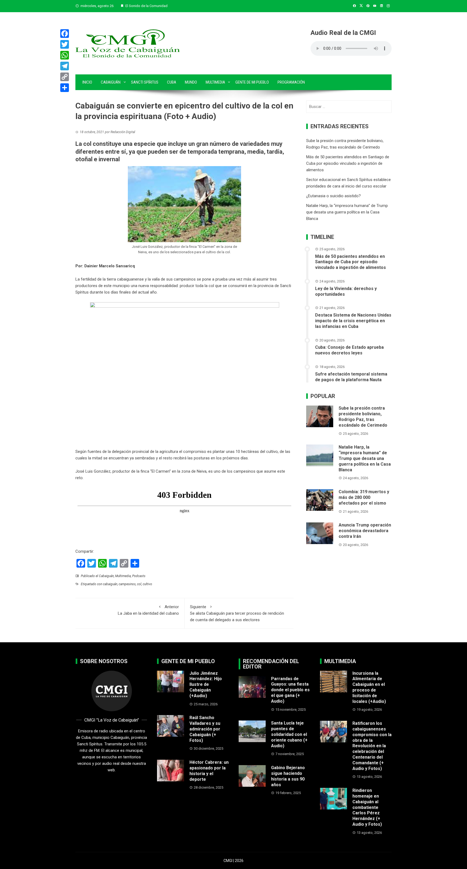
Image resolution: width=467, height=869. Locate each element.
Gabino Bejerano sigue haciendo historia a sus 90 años (288, 776)
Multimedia (215, 82)
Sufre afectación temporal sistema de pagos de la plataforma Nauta (351, 376)
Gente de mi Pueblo (252, 82)
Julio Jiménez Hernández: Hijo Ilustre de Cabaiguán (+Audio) (205, 684)
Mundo (191, 82)
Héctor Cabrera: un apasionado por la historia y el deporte (209, 771)
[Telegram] (64, 66)
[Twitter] (64, 44)
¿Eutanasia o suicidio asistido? (333, 195)
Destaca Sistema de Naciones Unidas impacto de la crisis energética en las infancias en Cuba (353, 320)
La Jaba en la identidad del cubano (148, 610)
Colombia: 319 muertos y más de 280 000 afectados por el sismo (364, 497)
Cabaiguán (111, 82)
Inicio (87, 82)
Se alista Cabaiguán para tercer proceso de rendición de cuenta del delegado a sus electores (237, 613)
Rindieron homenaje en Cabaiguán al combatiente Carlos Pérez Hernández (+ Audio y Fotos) (367, 807)
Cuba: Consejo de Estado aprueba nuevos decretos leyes (349, 350)
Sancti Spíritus (144, 82)
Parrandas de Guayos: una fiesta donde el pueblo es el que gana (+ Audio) (290, 690)
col (139, 584)
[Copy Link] (64, 76)
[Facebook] (64, 33)
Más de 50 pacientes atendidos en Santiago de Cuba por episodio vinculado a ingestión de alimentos (347, 163)
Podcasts (138, 576)
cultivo (147, 584)
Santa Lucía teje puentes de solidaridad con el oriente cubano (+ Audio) (289, 734)
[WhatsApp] (64, 55)
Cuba (171, 82)
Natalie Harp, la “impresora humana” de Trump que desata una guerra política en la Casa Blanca (347, 212)
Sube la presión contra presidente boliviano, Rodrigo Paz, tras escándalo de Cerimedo (363, 416)
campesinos (185, 279)
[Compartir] (64, 87)
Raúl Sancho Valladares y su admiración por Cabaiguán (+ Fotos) (204, 729)
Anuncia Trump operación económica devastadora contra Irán (365, 530)
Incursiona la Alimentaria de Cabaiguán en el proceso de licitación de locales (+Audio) (369, 687)
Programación (291, 82)
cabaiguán (110, 584)
